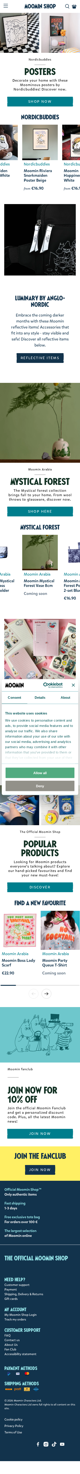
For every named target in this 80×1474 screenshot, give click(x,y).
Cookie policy (13, 1419)
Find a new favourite (40, 903)
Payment (10, 1289)
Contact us (12, 1340)
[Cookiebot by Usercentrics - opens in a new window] (46, 685)
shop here (40, 511)
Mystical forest (40, 527)
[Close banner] (73, 685)
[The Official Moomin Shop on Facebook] (38, 1445)
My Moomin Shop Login (20, 1315)
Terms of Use (13, 1432)
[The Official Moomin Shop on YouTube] (62, 1445)
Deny (40, 786)
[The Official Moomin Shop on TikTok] (54, 1445)
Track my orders (15, 1319)
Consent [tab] (14, 697)
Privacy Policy (13, 1426)
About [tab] (65, 697)
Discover (40, 887)
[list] (40, 948)
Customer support (17, 1285)
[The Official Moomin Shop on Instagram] (46, 1445)
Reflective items (40, 358)
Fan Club (10, 1349)
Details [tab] (40, 697)
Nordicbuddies (40, 117)
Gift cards (11, 1299)
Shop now (40, 101)
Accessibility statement (20, 1354)
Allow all (40, 773)
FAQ (7, 1335)
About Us (11, 1345)
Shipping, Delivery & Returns (23, 1294)
